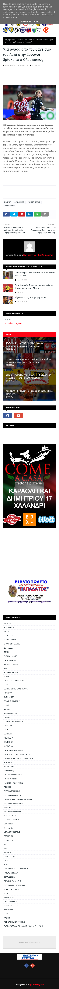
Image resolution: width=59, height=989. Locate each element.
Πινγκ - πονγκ (9, 857)
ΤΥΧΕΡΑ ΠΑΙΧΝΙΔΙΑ (11, 873)
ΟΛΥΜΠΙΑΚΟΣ (19, 202)
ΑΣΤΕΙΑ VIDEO (9, 767)
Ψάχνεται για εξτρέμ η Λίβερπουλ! (30, 297)
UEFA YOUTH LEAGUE (12, 832)
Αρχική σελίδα (10, 40)
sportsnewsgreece (37, 985)
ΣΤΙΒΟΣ (7, 677)
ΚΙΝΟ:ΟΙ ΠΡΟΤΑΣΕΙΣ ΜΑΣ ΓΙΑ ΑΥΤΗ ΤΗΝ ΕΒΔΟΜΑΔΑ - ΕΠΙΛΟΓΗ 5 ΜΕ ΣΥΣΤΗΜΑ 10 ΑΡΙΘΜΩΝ (29, 376)
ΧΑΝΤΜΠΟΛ (8, 742)
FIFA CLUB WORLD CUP (12, 881)
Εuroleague (8, 824)
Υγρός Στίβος (9, 828)
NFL (5, 844)
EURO (6, 685)
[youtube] (18, 415)
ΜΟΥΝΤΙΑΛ (8, 693)
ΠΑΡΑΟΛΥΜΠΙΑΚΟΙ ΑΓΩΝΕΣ (14, 750)
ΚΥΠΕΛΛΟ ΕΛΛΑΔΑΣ (11, 664)
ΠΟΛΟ (6, 730)
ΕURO (6, 914)
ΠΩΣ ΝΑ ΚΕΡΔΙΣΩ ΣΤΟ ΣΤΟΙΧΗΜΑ (16, 869)
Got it (37, 21)
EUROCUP (8, 762)
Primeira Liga (9, 771)
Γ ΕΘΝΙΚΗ (8, 787)
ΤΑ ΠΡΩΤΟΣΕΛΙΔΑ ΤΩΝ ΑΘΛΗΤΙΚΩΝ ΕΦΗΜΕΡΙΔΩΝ (23, 926)
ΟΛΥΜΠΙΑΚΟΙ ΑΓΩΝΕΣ (12, 701)
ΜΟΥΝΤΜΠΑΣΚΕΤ (10, 779)
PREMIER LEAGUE (34, 202)
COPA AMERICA (9, 877)
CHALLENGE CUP (10, 902)
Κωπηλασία (8, 807)
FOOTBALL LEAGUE (11, 672)
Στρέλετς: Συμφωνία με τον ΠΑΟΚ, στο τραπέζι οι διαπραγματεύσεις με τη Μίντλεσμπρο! (28, 360)
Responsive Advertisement (29, 942)
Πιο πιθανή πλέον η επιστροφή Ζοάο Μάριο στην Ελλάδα (35, 274)
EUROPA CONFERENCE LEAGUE (16, 689)
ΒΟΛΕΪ (6, 705)
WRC (5, 848)
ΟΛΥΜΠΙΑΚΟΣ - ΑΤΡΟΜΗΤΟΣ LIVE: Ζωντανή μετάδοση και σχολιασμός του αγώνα (24, 344)
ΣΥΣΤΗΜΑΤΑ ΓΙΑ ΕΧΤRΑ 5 (13, 812)
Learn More (25, 21)
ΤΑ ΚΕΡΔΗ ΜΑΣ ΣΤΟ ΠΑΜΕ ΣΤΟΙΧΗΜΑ (18, 799)
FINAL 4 (7, 861)
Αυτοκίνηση (8, 910)
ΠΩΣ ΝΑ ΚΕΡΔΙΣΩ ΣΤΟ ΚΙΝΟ (14, 922)
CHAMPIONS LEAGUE (12, 644)
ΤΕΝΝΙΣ (7, 717)
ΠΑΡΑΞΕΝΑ (8, 726)
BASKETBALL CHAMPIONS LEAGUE (17, 754)
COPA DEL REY (9, 840)
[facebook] (7, 415)
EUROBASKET (9, 734)
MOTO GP (7, 852)
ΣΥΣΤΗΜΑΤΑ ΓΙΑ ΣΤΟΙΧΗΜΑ (14, 803)
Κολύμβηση (8, 746)
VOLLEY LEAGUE (10, 816)
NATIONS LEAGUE (10, 713)
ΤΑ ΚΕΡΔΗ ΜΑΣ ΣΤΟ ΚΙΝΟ (13, 783)
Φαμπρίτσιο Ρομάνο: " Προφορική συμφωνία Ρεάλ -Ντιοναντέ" (28, 392)
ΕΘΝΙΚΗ (7, 652)
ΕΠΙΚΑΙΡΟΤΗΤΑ (10, 627)
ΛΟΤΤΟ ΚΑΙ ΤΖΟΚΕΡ (11, 889)
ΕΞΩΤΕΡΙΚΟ (8, 636)
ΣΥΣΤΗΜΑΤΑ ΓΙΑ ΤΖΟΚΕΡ (13, 775)
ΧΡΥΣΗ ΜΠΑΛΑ (9, 897)
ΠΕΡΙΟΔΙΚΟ (8, 836)
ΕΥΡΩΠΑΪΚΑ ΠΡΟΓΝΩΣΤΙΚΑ (14, 885)
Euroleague (8, 648)
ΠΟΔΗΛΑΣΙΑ (8, 738)
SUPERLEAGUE (9, 205)
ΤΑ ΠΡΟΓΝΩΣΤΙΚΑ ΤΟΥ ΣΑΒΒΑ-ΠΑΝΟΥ (18, 758)
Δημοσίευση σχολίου (14, 323)
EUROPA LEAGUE (10, 656)
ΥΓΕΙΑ (6, 893)
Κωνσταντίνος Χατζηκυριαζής (17, 65)
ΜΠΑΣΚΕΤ (7, 632)
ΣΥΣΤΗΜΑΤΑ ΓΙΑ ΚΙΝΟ (12, 791)
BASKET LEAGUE (10, 660)
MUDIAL (7, 709)
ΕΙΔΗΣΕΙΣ (20, 40)
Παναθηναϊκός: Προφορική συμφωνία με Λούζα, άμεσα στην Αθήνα (34, 286)
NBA (5, 668)
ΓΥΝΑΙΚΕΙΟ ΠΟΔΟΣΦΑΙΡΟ (14, 681)
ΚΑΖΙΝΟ (7, 918)
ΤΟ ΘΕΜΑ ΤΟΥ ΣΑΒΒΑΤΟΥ (13, 722)
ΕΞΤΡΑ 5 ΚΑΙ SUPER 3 (12, 820)
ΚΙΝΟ (6, 865)
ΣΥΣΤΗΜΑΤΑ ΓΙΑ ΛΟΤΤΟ (13, 795)
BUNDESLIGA (9, 697)
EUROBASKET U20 (11, 906)
